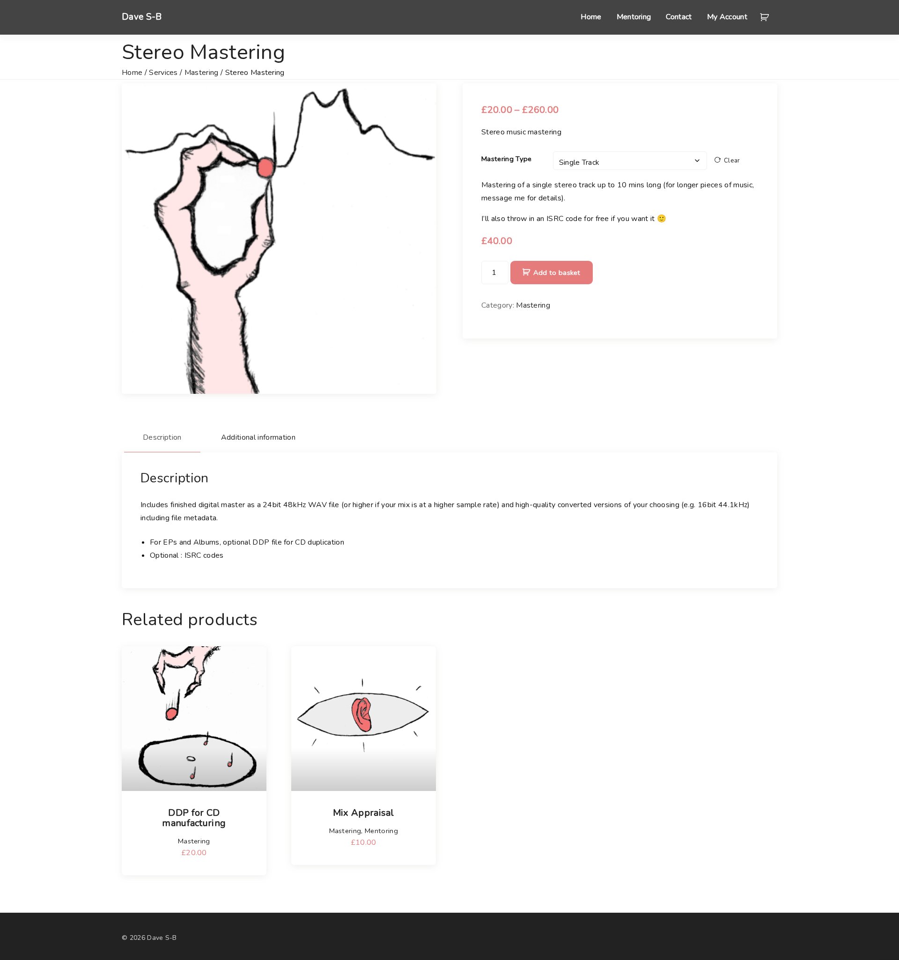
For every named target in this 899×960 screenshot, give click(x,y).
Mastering (201, 72)
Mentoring (381, 830)
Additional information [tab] (258, 437)
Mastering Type (506, 158)
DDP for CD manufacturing (194, 818)
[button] (766, 17)
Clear (732, 160)
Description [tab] (162, 437)
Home (132, 72)
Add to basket (557, 272)
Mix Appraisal (363, 813)
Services (163, 72)
